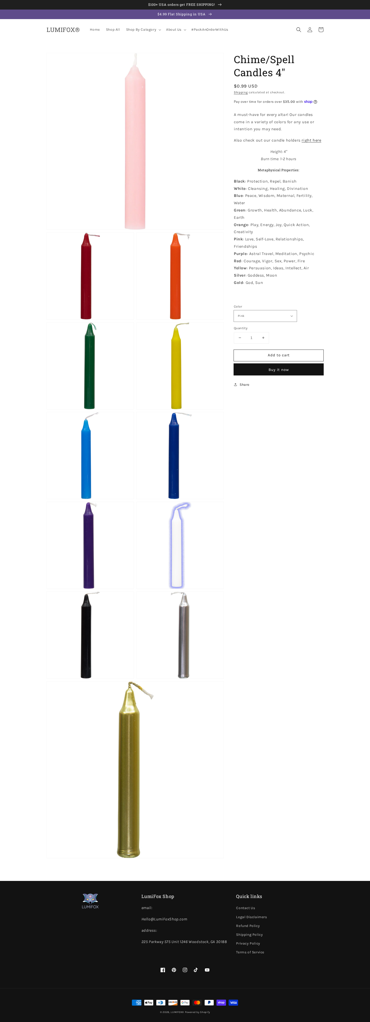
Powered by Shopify (197, 1012)
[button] (298, 29)
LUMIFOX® (177, 1012)
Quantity (240, 328)
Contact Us (245, 908)
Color (238, 306)
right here (311, 140)
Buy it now (279, 369)
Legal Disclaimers (251, 917)
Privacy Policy (248, 943)
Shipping (241, 92)
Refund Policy (248, 926)
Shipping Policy (249, 934)
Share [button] (244, 384)
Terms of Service (250, 952)
